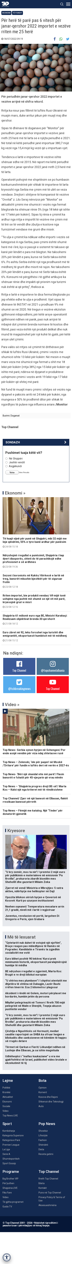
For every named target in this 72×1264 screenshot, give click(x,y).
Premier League (11, 1144)
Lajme (8, 1081)
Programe (11, 1172)
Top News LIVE (10, 1115)
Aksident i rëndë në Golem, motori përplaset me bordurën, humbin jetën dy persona (35, 995)
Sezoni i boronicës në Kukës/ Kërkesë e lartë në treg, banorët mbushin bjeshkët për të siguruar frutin (33, 581)
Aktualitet (8, 1097)
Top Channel (19, 670)
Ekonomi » (15, 493)
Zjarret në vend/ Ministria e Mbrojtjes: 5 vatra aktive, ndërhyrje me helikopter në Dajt (34, 889)
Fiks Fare (7, 1192)
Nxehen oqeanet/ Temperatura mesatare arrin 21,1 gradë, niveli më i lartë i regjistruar (34, 908)
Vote (12, 472)
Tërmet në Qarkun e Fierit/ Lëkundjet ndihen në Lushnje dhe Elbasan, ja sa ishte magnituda (35, 1048)
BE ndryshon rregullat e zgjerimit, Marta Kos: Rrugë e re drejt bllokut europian (33, 973)
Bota (42, 1081)
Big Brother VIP (10, 1178)
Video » (12, 704)
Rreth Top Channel (48, 1178)
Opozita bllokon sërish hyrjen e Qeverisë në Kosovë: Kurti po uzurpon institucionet (33, 899)
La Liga (6, 1149)
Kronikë (6, 1092)
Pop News (47, 1124)
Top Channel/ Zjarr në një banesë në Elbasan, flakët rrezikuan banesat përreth (35, 800)
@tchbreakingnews (19, 688)
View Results (24, 472)
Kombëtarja (9, 1130)
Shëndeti (43, 1144)
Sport (7, 1124)
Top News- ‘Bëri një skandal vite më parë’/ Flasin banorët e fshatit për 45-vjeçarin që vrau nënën (33, 776)
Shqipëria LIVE (10, 1188)
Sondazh (13, 442)
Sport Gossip (9, 1163)
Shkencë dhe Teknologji (51, 1101)
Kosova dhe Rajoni (48, 1097)
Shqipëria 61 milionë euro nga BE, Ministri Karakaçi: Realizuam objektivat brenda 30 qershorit (35, 619)
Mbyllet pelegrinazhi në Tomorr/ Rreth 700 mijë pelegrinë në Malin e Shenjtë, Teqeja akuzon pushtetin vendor (35, 1006)
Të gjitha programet (13, 1202)
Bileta (42, 1183)
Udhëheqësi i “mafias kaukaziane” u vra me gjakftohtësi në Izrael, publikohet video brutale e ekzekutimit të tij (36, 1060)
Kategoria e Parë (11, 1140)
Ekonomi (6, 13)
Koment (43, 1092)
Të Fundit (17, 13)
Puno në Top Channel (50, 1192)
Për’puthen (8, 1183)
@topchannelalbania (52, 670)
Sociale (6, 1106)
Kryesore (16, 830)
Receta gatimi (46, 1154)
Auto (41, 1106)
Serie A (6, 1154)
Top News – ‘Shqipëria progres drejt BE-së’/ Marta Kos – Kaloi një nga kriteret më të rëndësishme (34, 788)
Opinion (43, 1087)
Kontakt (43, 1188)
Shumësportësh (11, 1158)
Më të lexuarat (21, 937)
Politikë (6, 1087)
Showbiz (43, 1130)
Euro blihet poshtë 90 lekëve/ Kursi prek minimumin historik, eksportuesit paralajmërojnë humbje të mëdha (36, 962)
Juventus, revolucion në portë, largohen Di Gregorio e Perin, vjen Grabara (32, 917)
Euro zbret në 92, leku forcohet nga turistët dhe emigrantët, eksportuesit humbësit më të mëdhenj (35, 636)
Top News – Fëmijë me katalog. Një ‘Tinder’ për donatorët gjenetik (33, 812)
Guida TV (7, 1206)
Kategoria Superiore (13, 1135)
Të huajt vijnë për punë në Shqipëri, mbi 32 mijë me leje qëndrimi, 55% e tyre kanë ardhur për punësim (35, 542)
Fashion (43, 1140)
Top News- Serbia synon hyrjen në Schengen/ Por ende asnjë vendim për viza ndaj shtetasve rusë (34, 751)
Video (6, 1111)
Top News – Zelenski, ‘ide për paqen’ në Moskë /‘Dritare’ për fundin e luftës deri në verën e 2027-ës (36, 764)
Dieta (41, 1149)
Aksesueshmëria (47, 1205)
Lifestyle (43, 1135)
